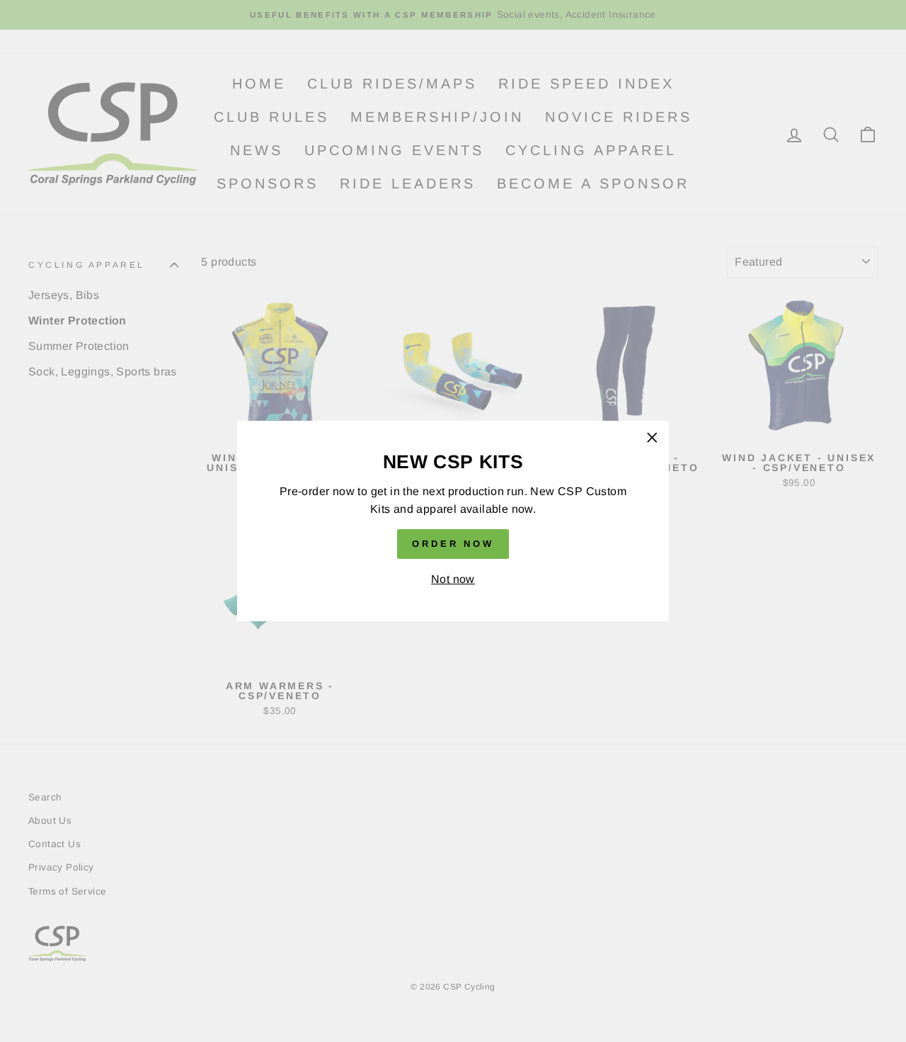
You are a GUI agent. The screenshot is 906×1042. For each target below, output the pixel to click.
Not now (453, 579)
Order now (453, 543)
